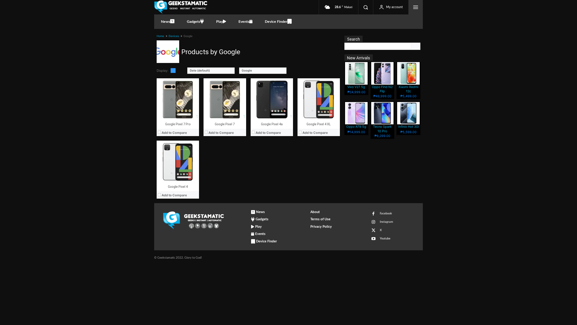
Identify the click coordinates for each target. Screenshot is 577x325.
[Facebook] (373, 214)
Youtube (385, 238)
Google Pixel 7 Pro (178, 124)
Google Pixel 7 (225, 124)
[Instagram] (373, 222)
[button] (365, 7)
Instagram (386, 222)
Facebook (386, 213)
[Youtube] (373, 239)
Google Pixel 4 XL (319, 124)
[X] (373, 231)
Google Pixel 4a (272, 124)
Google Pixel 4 (178, 186)
